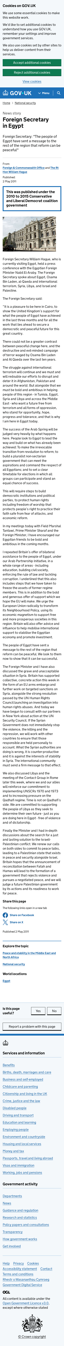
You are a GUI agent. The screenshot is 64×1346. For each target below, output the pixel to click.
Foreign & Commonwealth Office (24, 167)
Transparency (13, 1232)
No (56, 1011)
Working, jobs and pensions (22, 1172)
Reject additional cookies (32, 72)
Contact (46, 1269)
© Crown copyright (32, 1337)
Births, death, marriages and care (27, 1072)
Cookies (33, 1263)
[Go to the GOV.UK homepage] (17, 93)
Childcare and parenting (20, 1086)
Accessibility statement (20, 1269)
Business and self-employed (23, 1079)
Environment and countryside (24, 1137)
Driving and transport (18, 1115)
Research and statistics (20, 1217)
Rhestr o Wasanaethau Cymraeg (26, 1279)
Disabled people (14, 1108)
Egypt (6, 981)
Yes (40, 1011)
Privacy (18, 1263)
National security (25, 103)
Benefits (9, 1065)
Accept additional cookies (32, 63)
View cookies (32, 81)
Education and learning (19, 1122)
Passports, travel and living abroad (28, 1158)
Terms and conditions (18, 1274)
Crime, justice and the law (21, 1101)
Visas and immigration (18, 1165)
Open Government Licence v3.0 (26, 1303)
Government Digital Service (22, 1285)
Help (6, 1263)
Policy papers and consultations (26, 1225)
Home (6, 103)
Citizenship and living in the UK (25, 1094)
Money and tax (13, 1151)
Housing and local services (22, 1144)
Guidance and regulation (20, 1210)
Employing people (16, 1129)
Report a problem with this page (32, 1026)
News (7, 1203)
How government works (20, 1239)
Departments (12, 1196)
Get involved (12, 1246)
